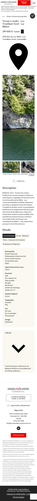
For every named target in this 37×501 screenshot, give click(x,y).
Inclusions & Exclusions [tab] (16, 240)
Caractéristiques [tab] (9, 236)
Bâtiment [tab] (25, 236)
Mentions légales (18, 497)
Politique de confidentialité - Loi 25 (18, 494)
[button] (18, 347)
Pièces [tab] (5, 240)
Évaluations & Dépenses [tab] (11, 244)
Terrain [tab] (18, 236)
